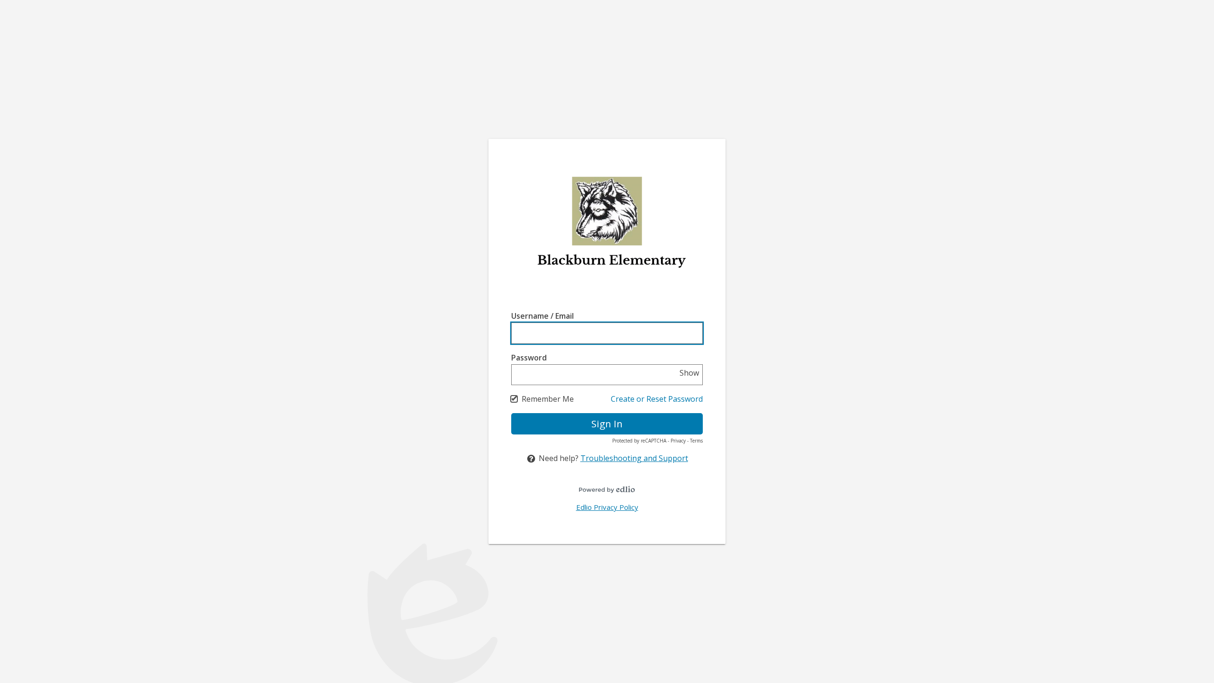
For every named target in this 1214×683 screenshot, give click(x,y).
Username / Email (542, 316)
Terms (696, 440)
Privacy (678, 440)
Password (529, 357)
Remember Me (548, 399)
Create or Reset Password (657, 399)
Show (689, 373)
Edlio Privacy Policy (607, 507)
